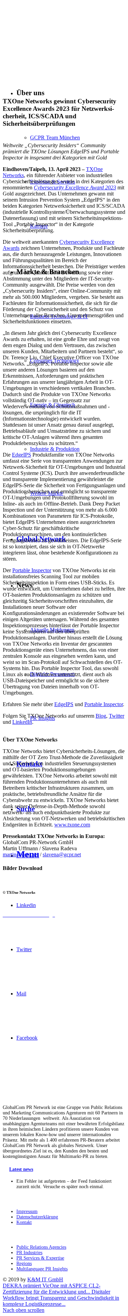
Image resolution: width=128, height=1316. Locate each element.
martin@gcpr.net (21, 854)
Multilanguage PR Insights (42, 1268)
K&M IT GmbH (45, 1279)
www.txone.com (72, 824)
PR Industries (29, 1252)
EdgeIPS (21, 455)
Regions (24, 1263)
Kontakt (24, 1222)
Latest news (21, 1169)
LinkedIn (22, 722)
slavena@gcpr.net (62, 854)
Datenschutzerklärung (37, 1216)
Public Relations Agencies (41, 1247)
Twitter (116, 716)
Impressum (27, 1211)
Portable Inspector (31, 570)
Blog (101, 716)
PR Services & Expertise (40, 1258)
